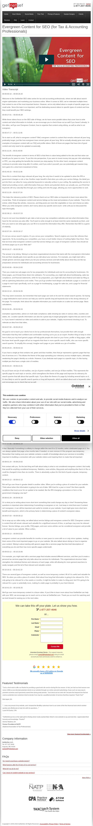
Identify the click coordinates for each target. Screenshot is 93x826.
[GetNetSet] (12, 8)
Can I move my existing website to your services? (19, 773)
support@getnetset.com (46, 654)
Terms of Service (64, 824)
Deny (17, 438)
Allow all (76, 438)
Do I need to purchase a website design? (16, 761)
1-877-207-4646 (82, 5)
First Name (35, 619)
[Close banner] (89, 386)
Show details (79, 431)
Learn (23, 20)
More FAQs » (86, 778)
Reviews (7, 20)
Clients (81, 14)
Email (37, 627)
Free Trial (40, 14)
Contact (31, 20)
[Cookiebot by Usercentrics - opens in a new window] (73, 386)
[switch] (35, 422)
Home (6, 14)
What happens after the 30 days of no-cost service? (19, 765)
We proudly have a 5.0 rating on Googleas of (46, 672)
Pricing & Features (54, 14)
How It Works (16, 14)
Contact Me (55, 646)
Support (88, 3)
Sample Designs (69, 14)
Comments (35, 635)
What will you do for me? (11, 769)
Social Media (29, 14)
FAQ (15, 20)
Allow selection (46, 438)
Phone (37, 631)
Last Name (35, 623)
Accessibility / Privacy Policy (49, 824)
